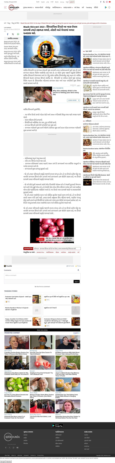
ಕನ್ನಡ (67, 2)
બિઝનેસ (26, 443)
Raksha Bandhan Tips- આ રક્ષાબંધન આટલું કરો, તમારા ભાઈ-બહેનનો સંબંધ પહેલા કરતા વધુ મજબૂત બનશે (97, 55)
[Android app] (57, 426)
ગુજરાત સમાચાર (27, 7)
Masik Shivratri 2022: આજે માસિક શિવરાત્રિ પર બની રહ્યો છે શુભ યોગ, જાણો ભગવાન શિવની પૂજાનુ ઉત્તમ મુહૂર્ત (12, 62)
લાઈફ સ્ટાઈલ (67, 7)
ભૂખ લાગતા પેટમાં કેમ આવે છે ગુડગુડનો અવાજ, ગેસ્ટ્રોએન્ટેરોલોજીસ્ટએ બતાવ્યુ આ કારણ (96, 95)
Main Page (7, 455)
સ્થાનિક (25, 441)
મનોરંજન (63, 252)
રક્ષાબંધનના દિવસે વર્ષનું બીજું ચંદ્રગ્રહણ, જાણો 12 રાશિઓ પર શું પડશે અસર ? (96, 176)
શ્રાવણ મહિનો (39, 7)
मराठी (52, 2)
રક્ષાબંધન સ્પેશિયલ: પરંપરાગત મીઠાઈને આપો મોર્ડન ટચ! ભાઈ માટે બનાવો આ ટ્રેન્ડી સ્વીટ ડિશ (97, 69)
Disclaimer (26, 455)
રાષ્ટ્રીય (25, 438)
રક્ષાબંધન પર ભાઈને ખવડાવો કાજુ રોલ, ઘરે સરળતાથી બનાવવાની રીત (95, 82)
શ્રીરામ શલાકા (58, 443)
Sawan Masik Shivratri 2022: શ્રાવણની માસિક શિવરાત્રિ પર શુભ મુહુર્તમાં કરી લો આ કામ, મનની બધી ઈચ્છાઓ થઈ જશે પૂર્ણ (12, 47)
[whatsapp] (18, 34)
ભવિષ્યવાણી (58, 435)
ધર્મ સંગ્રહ (77, 7)
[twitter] (104, 2)
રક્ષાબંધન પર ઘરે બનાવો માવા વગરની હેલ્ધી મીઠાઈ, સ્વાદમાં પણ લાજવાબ (96, 108)
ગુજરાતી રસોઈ (87, 441)
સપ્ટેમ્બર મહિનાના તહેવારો (91, 124)
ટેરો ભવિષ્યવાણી (59, 441)
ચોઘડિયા (57, 446)
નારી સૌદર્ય (86, 438)
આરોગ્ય (86, 435)
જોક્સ (57, 252)
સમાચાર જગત (40, 252)
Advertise (20, 455)
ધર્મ (83, 7)
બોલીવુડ (47, 7)
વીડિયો (96, 7)
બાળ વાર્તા (86, 449)
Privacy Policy (40, 455)
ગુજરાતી (72, 2)
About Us (13, 455)
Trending (89, 7)
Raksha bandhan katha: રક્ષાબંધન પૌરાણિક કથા (96, 150)
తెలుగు (56, 2)
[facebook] (101, 2)
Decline (8, 462)
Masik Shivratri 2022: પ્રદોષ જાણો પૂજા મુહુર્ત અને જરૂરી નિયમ (12, 52)
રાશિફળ (57, 438)
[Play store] (106, 7)
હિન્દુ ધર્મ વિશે (15, 23)
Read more (40, 239)
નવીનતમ (88, 121)
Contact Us (33, 455)
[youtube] (109, 2)
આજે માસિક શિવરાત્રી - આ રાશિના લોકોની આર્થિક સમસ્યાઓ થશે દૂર (11, 57)
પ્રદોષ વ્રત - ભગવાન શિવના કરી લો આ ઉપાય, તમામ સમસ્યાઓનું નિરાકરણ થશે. (55, 249)
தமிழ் (47, 2)
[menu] (5, 7)
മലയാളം (62, 2)
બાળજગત (86, 446)
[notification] (109, 7)
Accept (3, 462)
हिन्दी (37, 2)
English (43, 2)
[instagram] (106, 2)
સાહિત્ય (86, 443)
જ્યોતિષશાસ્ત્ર (56, 7)
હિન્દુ (8, 23)
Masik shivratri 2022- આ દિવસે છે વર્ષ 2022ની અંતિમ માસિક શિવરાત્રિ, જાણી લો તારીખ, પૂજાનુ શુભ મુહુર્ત (12, 42)
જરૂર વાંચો (89, 51)
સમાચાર (25, 435)
